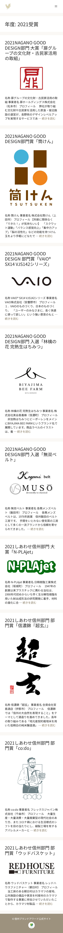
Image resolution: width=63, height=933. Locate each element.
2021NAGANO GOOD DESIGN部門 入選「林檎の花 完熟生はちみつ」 (31, 341)
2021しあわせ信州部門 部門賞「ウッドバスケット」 (31, 850)
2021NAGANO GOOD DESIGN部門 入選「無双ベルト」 (31, 454)
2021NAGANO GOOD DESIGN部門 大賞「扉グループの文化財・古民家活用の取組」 (31, 50)
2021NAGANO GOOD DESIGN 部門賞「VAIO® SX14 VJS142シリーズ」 (28, 258)
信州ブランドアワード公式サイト (8, 6)
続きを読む (49, 118)
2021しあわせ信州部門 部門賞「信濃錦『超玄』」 (30, 622)
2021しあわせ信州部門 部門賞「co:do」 (30, 745)
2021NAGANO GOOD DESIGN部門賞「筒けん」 (30, 138)
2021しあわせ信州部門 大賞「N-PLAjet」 (30, 549)
